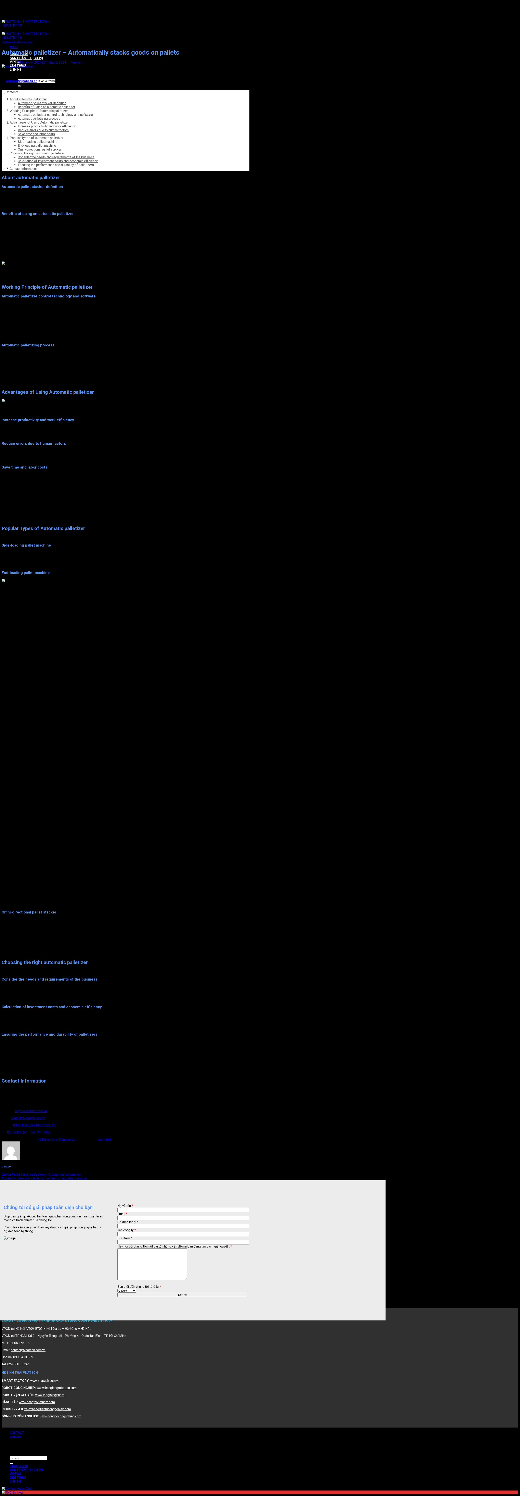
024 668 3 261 (17, 1132)
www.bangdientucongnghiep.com (47, 1409)
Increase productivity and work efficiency (47, 126)
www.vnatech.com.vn (45, 1381)
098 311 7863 (41, 1132)
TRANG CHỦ (19, 1466)
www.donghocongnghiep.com (60, 1416)
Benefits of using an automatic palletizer (46, 107)
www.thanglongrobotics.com (57, 1388)
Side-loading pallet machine (37, 142)
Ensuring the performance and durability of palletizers (56, 165)
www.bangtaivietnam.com (37, 1402)
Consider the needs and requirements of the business (56, 157)
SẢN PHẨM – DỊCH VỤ (26, 58)
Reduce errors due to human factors (43, 130)
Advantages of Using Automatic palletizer (39, 122)
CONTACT (17, 1433)
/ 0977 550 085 (45, 1125)
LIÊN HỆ (15, 70)
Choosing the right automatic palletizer (37, 153)
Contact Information (24, 169)
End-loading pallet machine (37, 146)
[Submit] (11, 1463)
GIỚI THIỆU (18, 1478)
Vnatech (76, 62)
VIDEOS (15, 1474)
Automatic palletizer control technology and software (55, 115)
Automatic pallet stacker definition (42, 103)
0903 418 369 (23, 1125)
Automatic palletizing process (39, 118)
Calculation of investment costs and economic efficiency (58, 161)
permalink (105, 1139)
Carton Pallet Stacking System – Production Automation (41, 1174)
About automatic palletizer (28, 99)
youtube (15, 1437)
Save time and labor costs (36, 134)
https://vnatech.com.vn (31, 1111)
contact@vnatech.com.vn (28, 1118)
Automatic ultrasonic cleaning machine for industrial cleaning (44, 1178)
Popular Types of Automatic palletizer (36, 138)
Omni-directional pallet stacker (39, 149)
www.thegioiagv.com (49, 1395)
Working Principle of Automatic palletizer (39, 111)
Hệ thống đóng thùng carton (17, 42)
